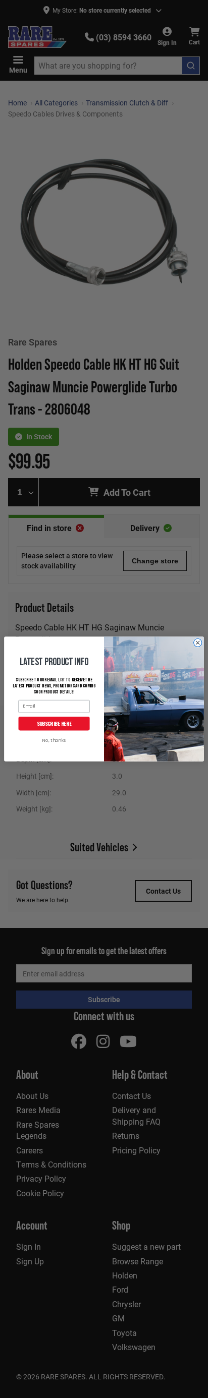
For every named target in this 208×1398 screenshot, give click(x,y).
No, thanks (54, 740)
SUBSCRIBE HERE (54, 723)
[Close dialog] (198, 642)
